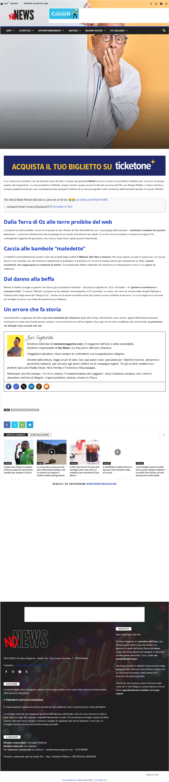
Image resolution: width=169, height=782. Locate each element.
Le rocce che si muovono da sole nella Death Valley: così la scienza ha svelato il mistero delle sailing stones (51, 471)
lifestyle (25, 30)
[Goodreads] (39, 387)
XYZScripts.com (100, 780)
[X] (166, 4)
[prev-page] (160, 435)
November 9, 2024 (62, 206)
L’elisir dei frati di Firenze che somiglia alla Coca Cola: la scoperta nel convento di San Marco (84, 471)
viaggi (40, 463)
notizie (73, 30)
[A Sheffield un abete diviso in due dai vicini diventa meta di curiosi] (118, 452)
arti (9, 30)
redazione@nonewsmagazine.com (31, 665)
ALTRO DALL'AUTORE (39, 435)
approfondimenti (49, 30)
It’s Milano (117, 30)
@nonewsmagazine (102, 483)
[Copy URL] (37, 424)
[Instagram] (156, 4)
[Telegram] (161, 4)
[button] (164, 30)
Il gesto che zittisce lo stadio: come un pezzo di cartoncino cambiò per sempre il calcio (18, 469)
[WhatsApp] (22, 424)
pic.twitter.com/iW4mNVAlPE (92, 199)
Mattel (35, 410)
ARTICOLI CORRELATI (15, 435)
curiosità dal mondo (21, 410)
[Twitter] (24, 387)
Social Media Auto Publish (72, 780)
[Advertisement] (84, 400)
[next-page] (164, 435)
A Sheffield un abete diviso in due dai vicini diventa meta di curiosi (117, 469)
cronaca (8, 463)
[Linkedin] (31, 387)
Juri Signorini (11, 131)
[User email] (47, 387)
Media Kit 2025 (152, 774)
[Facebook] (151, 4)
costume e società (29, 110)
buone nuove (94, 30)
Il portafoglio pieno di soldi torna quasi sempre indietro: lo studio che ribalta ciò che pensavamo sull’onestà (150, 471)
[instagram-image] (27, 515)
